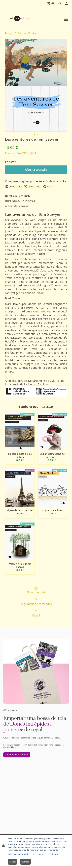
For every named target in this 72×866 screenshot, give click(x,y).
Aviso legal (38, 854)
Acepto (12, 861)
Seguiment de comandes (36, 604)
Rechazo (25, 861)
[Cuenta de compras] (67, 3)
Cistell (36, 615)
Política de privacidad (18, 854)
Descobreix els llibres (16, 754)
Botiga (9, 33)
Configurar (54, 854)
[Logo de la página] (19, 18)
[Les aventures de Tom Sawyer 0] (36, 85)
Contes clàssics (27, 33)
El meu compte (36, 592)
